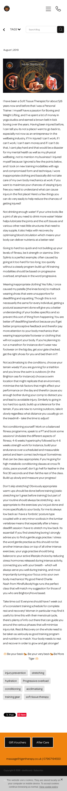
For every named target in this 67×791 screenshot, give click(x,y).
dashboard (27, 770)
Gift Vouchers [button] (17, 742)
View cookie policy (48, 787)
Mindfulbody (24, 583)
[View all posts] (4, 30)
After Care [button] (42, 742)
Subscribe (38, 770)
